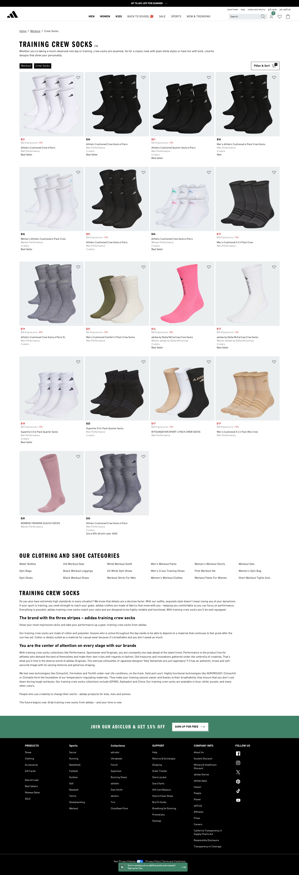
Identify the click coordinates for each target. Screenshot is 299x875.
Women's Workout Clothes (167, 578)
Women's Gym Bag (250, 571)
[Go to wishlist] (279, 16)
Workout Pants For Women (211, 578)
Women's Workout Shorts (210, 564)
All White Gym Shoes (119, 571)
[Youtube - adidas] (254, 800)
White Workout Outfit (119, 564)
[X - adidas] (254, 772)
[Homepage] (12, 15)
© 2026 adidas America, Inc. (149, 870)
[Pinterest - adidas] (254, 782)
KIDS (119, 16)
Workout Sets (247, 564)
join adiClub (285, 10)
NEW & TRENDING (198, 16)
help (243, 10)
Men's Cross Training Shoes (168, 571)
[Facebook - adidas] (254, 754)
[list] (135, 66)
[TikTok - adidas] (254, 791)
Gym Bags (25, 571)
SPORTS (176, 16)
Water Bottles (27, 564)
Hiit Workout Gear (73, 564)
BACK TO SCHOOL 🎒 (140, 16)
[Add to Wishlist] (78, 78)
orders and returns (256, 10)
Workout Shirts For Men (121, 578)
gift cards (272, 10)
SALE (162, 16)
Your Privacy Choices (125, 861)
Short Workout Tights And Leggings (254, 578)
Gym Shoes (26, 578)
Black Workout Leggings (78, 571)
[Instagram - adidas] (254, 763)
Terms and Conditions (173, 861)
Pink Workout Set (205, 571)
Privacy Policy (153, 861)
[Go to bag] (288, 16)
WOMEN (105, 16)
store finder (232, 10)
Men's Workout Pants (163, 564)
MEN (91, 16)
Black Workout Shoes (76, 578)
